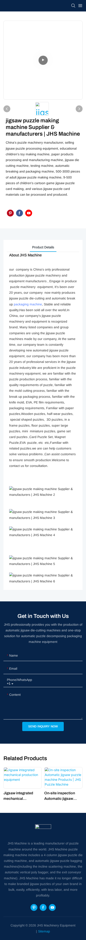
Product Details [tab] (43, 247)
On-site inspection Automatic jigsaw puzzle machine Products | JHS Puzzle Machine (62, 796)
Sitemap (44, 931)
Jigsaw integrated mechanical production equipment (21, 796)
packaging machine (28, 304)
